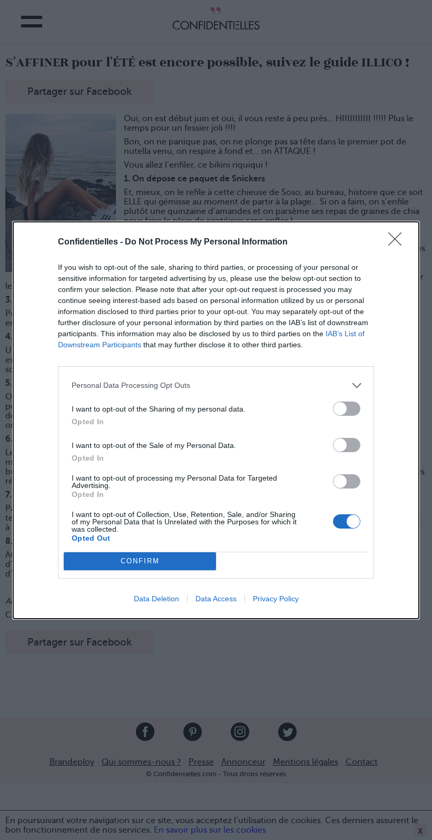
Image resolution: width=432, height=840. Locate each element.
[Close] (398, 242)
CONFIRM (140, 561)
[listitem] (216, 385)
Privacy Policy (276, 598)
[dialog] (216, 420)
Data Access (216, 598)
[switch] (346, 409)
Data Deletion (156, 598)
